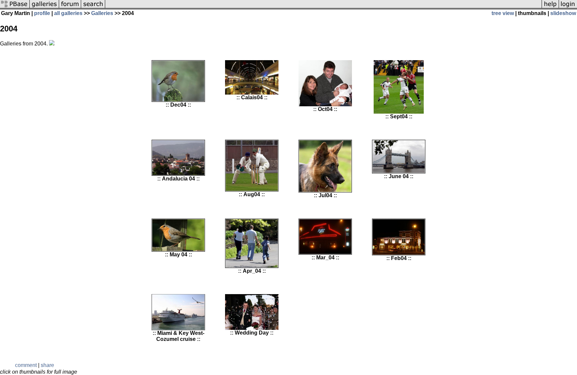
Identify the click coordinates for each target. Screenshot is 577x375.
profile (42, 13)
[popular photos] (323, 7)
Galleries (102, 13)
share (47, 365)
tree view (503, 13)
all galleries (68, 13)
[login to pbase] (568, 7)
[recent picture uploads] (44, 7)
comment (26, 365)
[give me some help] (550, 7)
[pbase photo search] (93, 7)
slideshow (563, 13)
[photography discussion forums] (70, 7)
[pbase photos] (15, 7)
